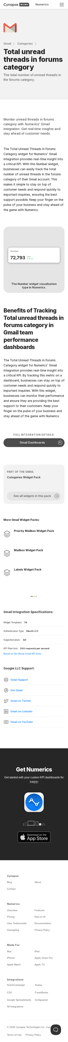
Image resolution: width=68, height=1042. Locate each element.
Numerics (42, 4)
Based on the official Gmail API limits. (22, 653)
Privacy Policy (33, 1034)
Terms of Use (14, 1034)
